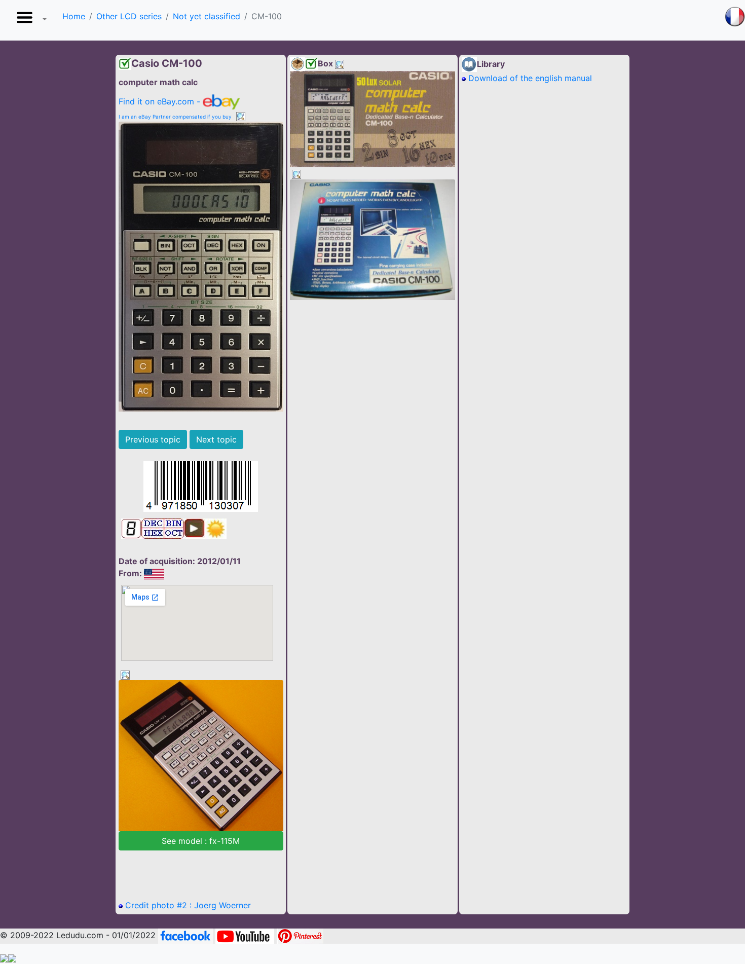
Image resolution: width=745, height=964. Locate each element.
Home (73, 16)
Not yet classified (206, 16)
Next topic (216, 439)
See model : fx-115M (201, 841)
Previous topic (152, 439)
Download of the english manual (529, 78)
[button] (29, 20)
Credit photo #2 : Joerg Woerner (187, 905)
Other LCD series (129, 16)
